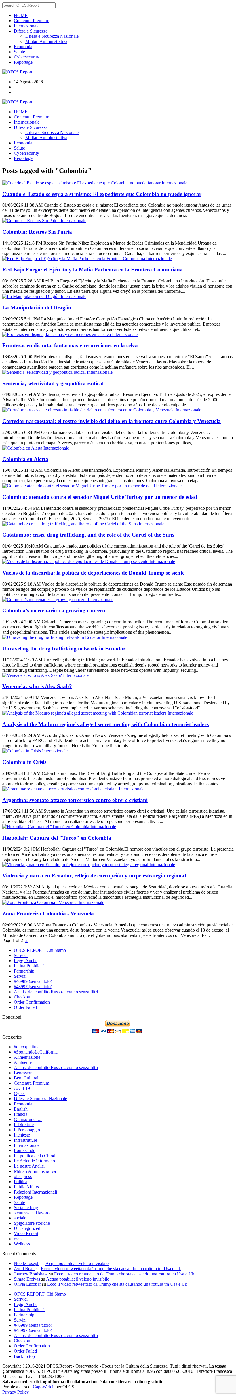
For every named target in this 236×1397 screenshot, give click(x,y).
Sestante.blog (26, 1207)
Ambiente (23, 1062)
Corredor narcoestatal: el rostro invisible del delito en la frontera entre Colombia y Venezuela (111, 421)
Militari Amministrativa (46, 41)
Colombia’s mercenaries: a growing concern (53, 610)
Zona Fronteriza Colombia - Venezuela (48, 914)
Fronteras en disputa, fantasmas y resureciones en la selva (70, 345)
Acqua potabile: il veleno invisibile (77, 1263)
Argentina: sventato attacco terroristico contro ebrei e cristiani (75, 800)
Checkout (22, 996)
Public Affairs (26, 1186)
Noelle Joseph (26, 1263)
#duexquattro (26, 1046)
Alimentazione (27, 1057)
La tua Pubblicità (29, 965)
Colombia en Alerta (25, 459)
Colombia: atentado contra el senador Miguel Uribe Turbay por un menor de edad (99, 497)
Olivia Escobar (27, 1284)
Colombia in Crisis (24, 762)
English (21, 1109)
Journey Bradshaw (31, 1273)
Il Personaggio (27, 1129)
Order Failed (25, 1007)
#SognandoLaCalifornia (36, 1051)
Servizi (20, 976)
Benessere (23, 1072)
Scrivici (21, 955)
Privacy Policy (15, 1392)
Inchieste (22, 1134)
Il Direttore (24, 1124)
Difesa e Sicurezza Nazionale (52, 36)
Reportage (23, 62)
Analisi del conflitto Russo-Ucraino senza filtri (56, 991)
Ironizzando (24, 1150)
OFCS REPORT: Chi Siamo (40, 950)
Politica (20, 1181)
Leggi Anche (25, 960)
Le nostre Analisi (29, 1166)
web (18, 1238)
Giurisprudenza (28, 1119)
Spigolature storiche (32, 1223)
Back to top (24, 1356)
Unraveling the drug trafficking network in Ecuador (63, 648)
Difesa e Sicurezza (30, 31)
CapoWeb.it (43, 1386)
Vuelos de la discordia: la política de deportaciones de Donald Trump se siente (93, 573)
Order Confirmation (32, 1002)
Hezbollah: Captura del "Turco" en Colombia (56, 838)
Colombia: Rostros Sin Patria (37, 232)
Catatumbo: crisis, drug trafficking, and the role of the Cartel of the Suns (88, 535)
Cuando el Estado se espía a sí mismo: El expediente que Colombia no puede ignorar (101, 194)
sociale (20, 1217)
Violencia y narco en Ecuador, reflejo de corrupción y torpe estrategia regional (94, 876)
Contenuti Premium (31, 20)
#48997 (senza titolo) (33, 986)
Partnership (24, 971)
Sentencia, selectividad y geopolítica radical (53, 383)
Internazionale (26, 25)
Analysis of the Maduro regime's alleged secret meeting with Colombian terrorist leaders (105, 724)
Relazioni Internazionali (35, 1192)
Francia (20, 1114)
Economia (23, 46)
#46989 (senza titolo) (33, 981)
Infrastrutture (25, 1140)
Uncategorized (27, 1228)
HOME (21, 15)
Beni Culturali (26, 1077)
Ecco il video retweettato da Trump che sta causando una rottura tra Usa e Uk (111, 1268)
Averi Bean (24, 1268)
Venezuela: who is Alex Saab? (37, 686)
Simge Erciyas (27, 1279)
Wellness (22, 1243)
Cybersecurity (26, 56)
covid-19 (22, 1088)
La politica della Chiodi (35, 1155)
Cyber (19, 1093)
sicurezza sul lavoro (32, 1212)
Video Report (26, 1233)
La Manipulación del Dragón (36, 308)
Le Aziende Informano (34, 1160)
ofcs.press (23, 1176)
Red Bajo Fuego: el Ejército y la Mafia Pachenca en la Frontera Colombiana (92, 270)
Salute (19, 51)
